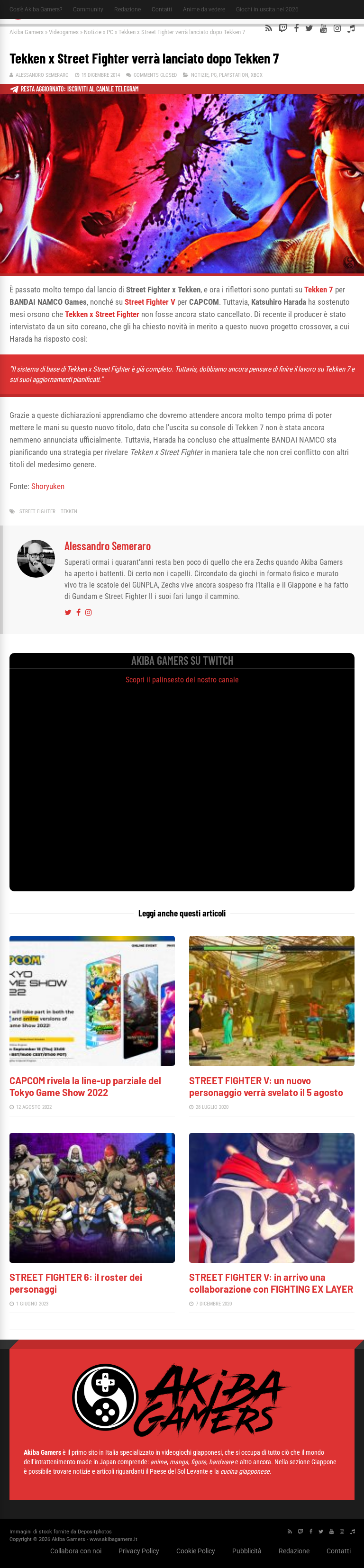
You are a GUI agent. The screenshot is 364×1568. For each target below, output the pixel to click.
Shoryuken (47, 486)
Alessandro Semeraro (42, 75)
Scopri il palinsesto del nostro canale (182, 679)
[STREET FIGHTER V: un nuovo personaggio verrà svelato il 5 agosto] (272, 1063)
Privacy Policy (138, 1551)
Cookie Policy (195, 1551)
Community (88, 9)
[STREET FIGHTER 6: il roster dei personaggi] (92, 1260)
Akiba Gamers (26, 32)
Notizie (92, 32)
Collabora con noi (75, 1551)
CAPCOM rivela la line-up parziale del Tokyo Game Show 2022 (85, 1086)
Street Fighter (37, 511)
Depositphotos (95, 1532)
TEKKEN (69, 511)
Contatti (162, 9)
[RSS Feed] (268, 28)
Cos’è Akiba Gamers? (35, 9)
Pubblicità (247, 1551)
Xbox (257, 75)
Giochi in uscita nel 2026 (267, 9)
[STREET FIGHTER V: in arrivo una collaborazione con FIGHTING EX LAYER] (272, 1260)
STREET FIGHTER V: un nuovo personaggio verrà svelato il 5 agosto (266, 1086)
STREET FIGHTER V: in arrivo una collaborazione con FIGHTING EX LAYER (271, 1283)
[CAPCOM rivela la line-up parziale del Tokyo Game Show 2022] (92, 1063)
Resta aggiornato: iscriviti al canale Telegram (80, 89)
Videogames (64, 32)
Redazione (127, 9)
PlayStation (233, 75)
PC (110, 32)
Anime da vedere (204, 9)
